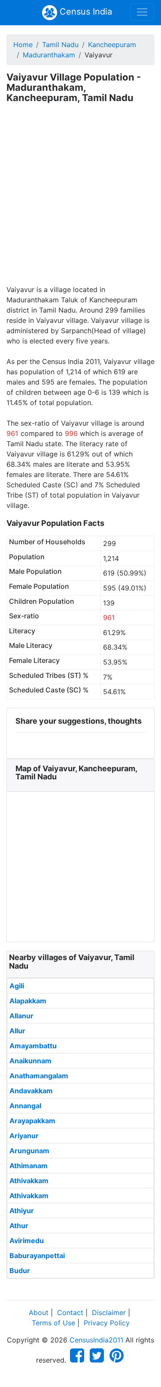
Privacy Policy (107, 1322)
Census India (84, 11)
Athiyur (21, 1210)
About (39, 1312)
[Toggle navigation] (142, 12)
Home (23, 44)
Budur (19, 1270)
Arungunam (29, 1150)
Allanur (21, 1015)
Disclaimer (109, 1312)
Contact (70, 1312)
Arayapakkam (32, 1120)
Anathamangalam (38, 1075)
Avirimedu (26, 1240)
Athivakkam (29, 1180)
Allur (17, 1030)
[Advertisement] (80, 199)
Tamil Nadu (60, 44)
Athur (18, 1225)
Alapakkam (27, 1000)
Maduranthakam (49, 55)
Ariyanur (24, 1135)
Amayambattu (33, 1045)
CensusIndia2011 (96, 1340)
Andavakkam (31, 1090)
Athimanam (28, 1165)
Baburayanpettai (37, 1255)
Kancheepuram (112, 44)
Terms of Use (53, 1322)
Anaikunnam (30, 1060)
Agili (16, 985)
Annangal (25, 1105)
